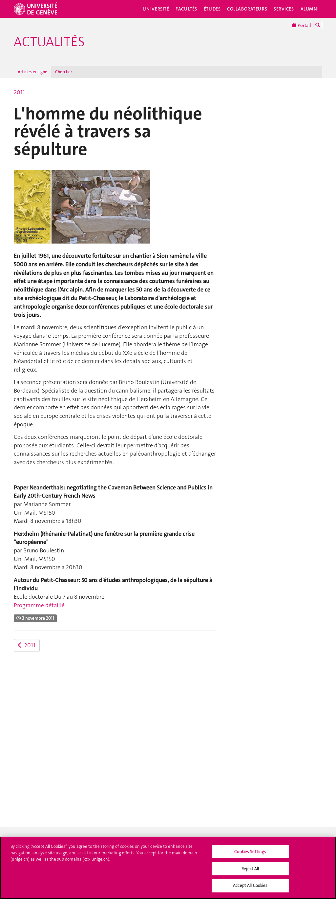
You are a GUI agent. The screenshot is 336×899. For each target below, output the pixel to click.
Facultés (186, 9)
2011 (19, 92)
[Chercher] (317, 25)
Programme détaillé (39, 605)
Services (284, 9)
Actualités (49, 41)
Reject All (250, 868)
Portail (304, 25)
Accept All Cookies (250, 885)
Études (212, 9)
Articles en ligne (32, 72)
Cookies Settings (250, 851)
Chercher (63, 72)
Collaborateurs (247, 9)
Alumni (310, 9)
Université (156, 9)
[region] (168, 868)
